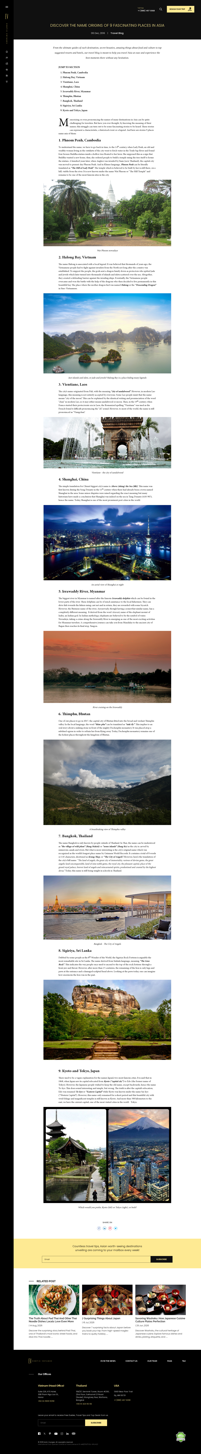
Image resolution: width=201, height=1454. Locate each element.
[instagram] (62, 1433)
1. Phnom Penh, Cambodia (74, 73)
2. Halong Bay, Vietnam (72, 77)
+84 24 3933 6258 (46, 1401)
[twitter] (45, 1433)
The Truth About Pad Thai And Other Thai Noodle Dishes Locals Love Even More (53, 1320)
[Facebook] (39, 1433)
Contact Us (131, 1361)
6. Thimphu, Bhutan (70, 96)
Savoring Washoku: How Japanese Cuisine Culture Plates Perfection (160, 1320)
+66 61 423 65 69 (84, 1404)
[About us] (7, 57)
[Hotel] (7, 75)
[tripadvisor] (73, 1433)
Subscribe (161, 1259)
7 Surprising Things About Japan (101, 1318)
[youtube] (55, 1433)
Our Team (152, 1361)
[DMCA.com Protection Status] (181, 1437)
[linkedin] (67, 1433)
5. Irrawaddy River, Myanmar (75, 91)
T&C (184, 1361)
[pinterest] (50, 1433)
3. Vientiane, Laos (69, 82)
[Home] (7, 51)
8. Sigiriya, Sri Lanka (71, 106)
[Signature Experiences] (7, 81)
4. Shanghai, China (70, 87)
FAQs (169, 1361)
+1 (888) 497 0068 (146, 10)
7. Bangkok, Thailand (71, 101)
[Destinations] (7, 63)
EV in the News (108, 1361)
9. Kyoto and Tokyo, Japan (73, 110)
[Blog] (7, 69)
